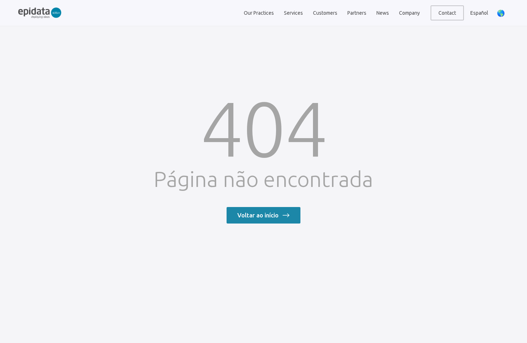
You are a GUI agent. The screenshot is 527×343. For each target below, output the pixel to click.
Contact (447, 13)
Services (293, 13)
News (382, 13)
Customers (325, 13)
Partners (356, 13)
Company (409, 13)
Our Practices (259, 13)
